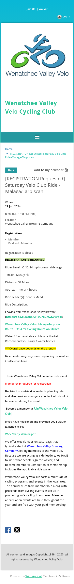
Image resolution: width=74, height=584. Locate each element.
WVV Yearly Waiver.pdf (20, 434)
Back (11, 170)
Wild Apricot (33, 576)
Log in (66, 16)
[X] (17, 530)
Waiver (43, 9)
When (9, 202)
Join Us (31, 9)
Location (10, 220)
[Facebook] (8, 530)
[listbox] (51, 170)
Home (8, 149)
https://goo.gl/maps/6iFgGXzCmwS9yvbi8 (34, 316)
